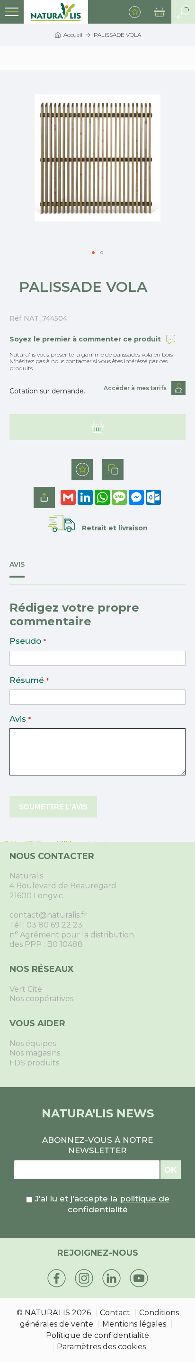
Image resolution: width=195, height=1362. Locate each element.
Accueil (72, 34)
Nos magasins (34, 1052)
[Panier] (159, 12)
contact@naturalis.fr (48, 915)
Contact (115, 1312)
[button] (93, 253)
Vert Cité (25, 989)
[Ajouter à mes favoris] (82, 469)
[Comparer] (113, 469)
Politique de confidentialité (97, 1335)
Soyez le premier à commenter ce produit (85, 339)
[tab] (24, 569)
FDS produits (34, 1062)
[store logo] (56, 12)
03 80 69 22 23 (54, 924)
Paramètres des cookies (101, 1346)
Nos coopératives (41, 998)
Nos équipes (32, 1043)
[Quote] (97, 427)
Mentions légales (134, 1323)
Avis (17, 565)
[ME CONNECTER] (178, 388)
